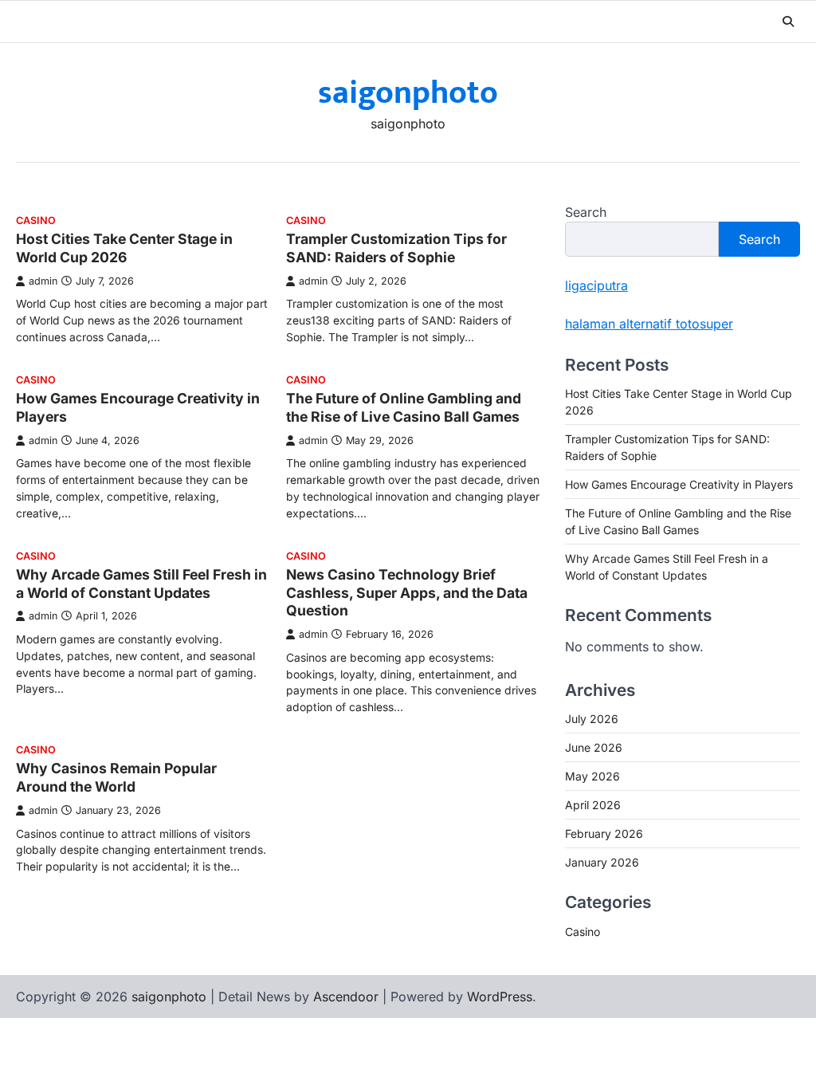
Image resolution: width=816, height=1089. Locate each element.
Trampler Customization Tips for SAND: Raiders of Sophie (396, 247)
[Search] (788, 21)
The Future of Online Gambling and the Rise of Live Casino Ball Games (403, 407)
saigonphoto (408, 93)
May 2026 (592, 776)
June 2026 (593, 747)
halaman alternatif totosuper (649, 324)
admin (43, 281)
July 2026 (591, 718)
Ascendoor (346, 996)
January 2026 (602, 862)
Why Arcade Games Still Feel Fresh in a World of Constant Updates (141, 583)
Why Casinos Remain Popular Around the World (116, 777)
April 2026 (593, 805)
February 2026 (604, 833)
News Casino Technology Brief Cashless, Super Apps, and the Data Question (407, 592)
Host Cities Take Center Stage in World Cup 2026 (124, 247)
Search (585, 212)
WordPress (499, 996)
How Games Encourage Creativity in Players (679, 484)
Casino (36, 220)
